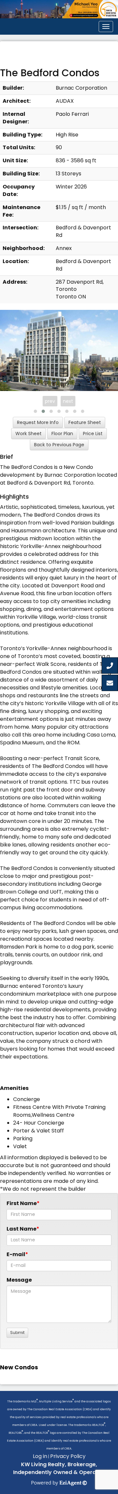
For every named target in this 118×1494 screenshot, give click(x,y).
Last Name (21, 1229)
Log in (40, 1456)
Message (19, 1280)
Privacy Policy (68, 1456)
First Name (22, 1203)
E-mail (16, 1254)
